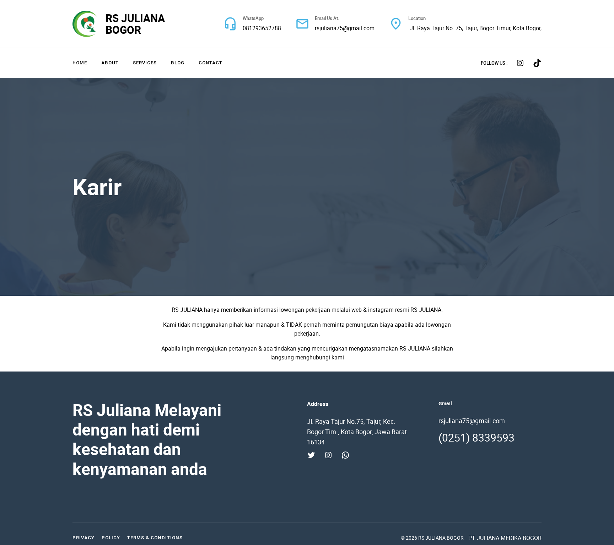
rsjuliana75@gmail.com (345, 28)
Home (79, 62)
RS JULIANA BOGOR (135, 24)
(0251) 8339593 (476, 437)
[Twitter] (311, 455)
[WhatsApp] (345, 455)
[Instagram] (520, 63)
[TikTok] (537, 63)
